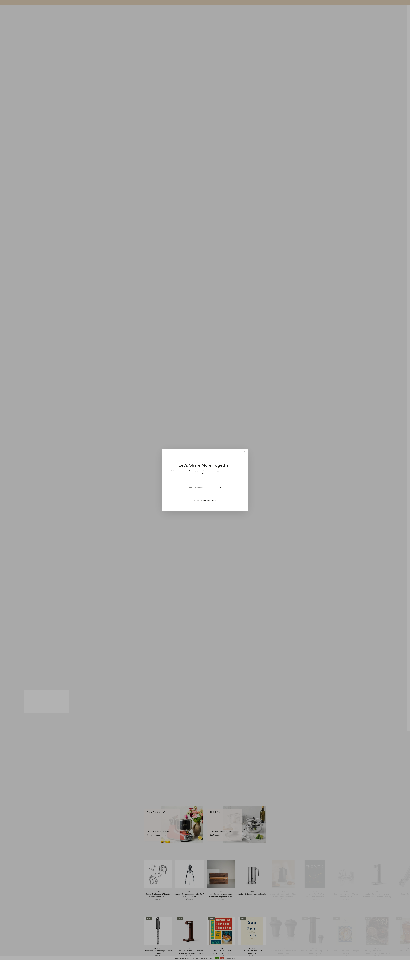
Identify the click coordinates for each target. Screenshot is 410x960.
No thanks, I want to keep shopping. (205, 501)
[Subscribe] (218, 487)
